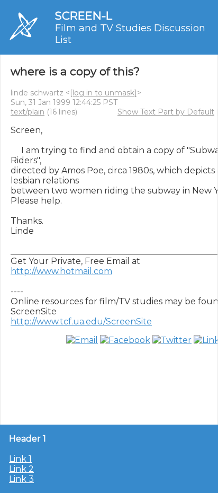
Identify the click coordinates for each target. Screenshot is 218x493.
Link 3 (21, 479)
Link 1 (20, 459)
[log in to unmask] (103, 93)
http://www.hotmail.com (61, 271)
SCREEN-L (83, 15)
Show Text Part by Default (165, 112)
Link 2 (21, 469)
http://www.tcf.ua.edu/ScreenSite (81, 321)
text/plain (27, 112)
